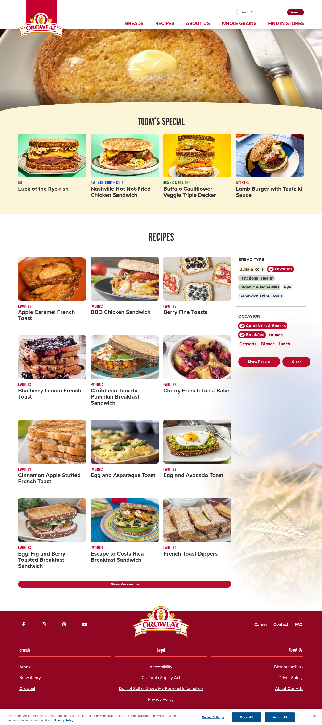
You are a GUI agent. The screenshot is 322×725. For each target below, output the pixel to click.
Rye (287, 287)
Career (260, 624)
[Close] (314, 716)
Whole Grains (239, 23)
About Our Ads (289, 688)
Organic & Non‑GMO (259, 287)
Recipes (164, 23)
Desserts (247, 344)
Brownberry (30, 678)
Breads (134, 23)
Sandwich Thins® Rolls (261, 296)
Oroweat (27, 688)
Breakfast (254, 335)
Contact (280, 624)
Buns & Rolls (251, 269)
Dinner (267, 344)
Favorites (283, 269)
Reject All (246, 717)
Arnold (25, 667)
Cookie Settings (213, 717)
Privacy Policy (161, 699)
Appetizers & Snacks (265, 326)
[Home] (41, 25)
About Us (198, 23)
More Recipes (122, 584)
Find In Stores (286, 23)
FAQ (299, 624)
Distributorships (288, 667)
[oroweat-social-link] (23, 624)
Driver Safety (291, 678)
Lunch (284, 344)
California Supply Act (161, 678)
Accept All (280, 717)
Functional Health (256, 278)
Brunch (276, 335)
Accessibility (161, 667)
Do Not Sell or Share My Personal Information (161, 688)
